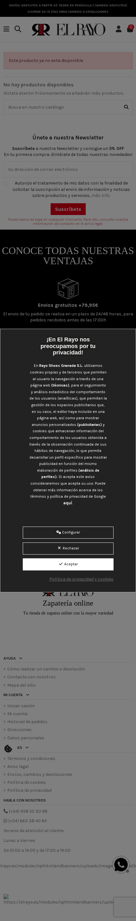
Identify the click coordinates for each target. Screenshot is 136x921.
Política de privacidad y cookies (81, 579)
